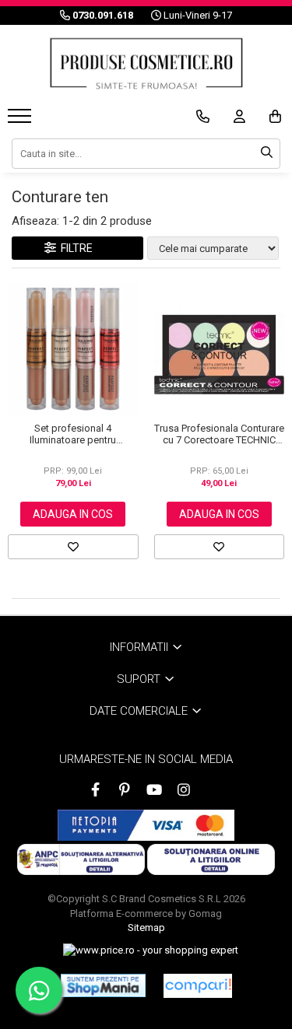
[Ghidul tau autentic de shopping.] (198, 986)
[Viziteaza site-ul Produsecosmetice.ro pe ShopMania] (103, 985)
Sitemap (146, 927)
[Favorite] (73, 546)
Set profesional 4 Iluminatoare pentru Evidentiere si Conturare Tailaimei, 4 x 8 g (72, 434)
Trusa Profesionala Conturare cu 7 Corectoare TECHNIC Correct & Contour (219, 434)
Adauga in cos (73, 514)
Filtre (74, 248)
